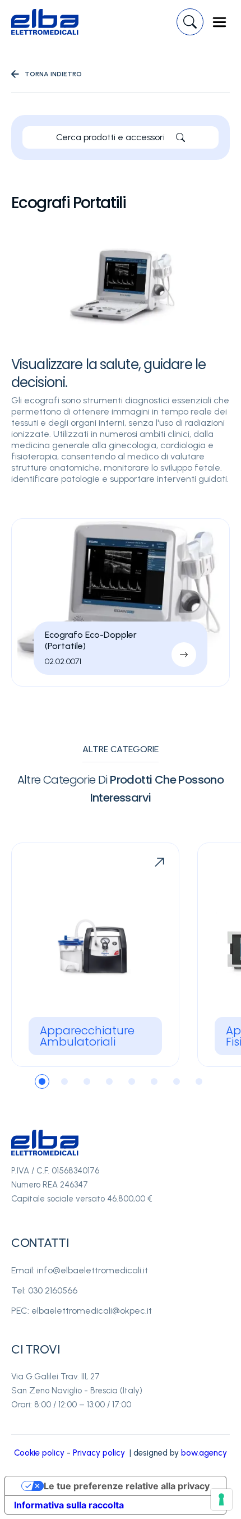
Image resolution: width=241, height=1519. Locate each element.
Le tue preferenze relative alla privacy (127, 1486)
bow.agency (204, 1453)
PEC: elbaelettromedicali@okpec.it (81, 1310)
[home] (44, 22)
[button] (219, 22)
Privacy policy (99, 1453)
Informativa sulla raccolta (69, 1505)
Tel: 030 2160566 (44, 1290)
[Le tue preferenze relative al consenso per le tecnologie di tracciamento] (221, 1499)
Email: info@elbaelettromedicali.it (79, 1270)
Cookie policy (39, 1453)
